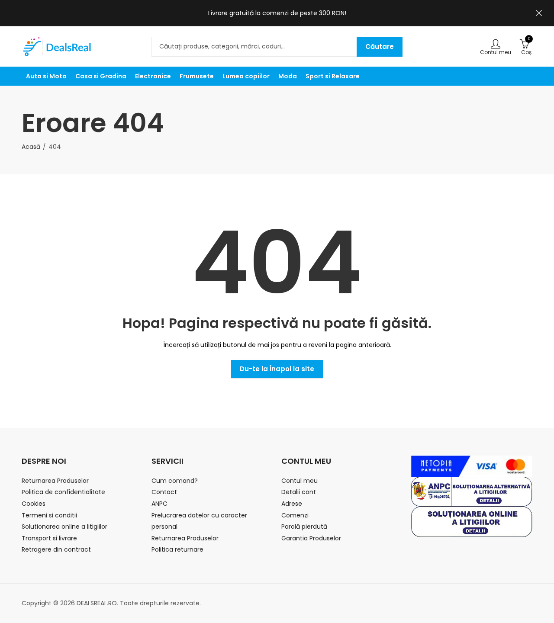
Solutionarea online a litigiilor (64, 526)
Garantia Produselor (311, 538)
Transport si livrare (49, 538)
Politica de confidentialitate (63, 492)
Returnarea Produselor (55, 480)
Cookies (33, 503)
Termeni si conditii (49, 515)
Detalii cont (298, 492)
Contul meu (299, 480)
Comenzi (295, 515)
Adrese (291, 503)
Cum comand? (174, 480)
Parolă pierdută (304, 526)
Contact (164, 492)
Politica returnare (177, 549)
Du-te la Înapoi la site (277, 368)
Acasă (31, 146)
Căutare (379, 46)
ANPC (159, 503)
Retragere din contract (56, 549)
